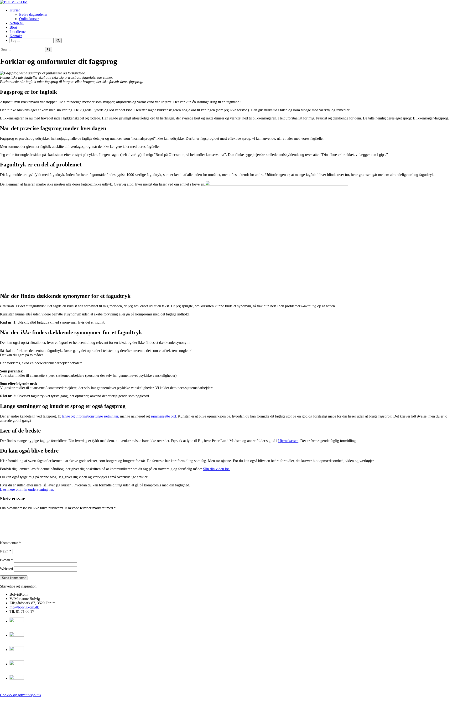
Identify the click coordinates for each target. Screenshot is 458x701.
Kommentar (10, 543)
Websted (6, 569)
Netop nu (17, 23)
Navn (5, 551)
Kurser (15, 10)
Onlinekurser (29, 19)
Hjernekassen (288, 441)
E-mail (6, 560)
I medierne (18, 32)
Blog (13, 27)
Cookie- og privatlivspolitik (20, 695)
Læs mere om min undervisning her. (27, 489)
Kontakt (16, 36)
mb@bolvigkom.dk (24, 607)
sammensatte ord (163, 416)
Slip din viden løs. (216, 469)
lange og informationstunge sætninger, (90, 416)
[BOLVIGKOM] (13, 2)
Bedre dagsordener (33, 14)
